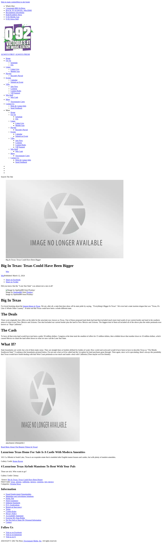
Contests (14, 89)
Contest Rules (16, 91)
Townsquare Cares (18, 102)
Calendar (14, 80)
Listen (8, 67)
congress (40, 482)
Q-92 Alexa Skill (12, 19)
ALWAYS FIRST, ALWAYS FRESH (15, 54)
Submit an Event (17, 82)
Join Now (14, 86)
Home (8, 58)
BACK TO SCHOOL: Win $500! (19, 10)
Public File (10, 498)
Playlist (8, 74)
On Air (8, 61)
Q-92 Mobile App (12, 17)
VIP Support (15, 93)
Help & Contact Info (18, 106)
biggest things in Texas (31, 306)
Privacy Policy (11, 514)
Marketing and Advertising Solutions (20, 496)
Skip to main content (9, 2)
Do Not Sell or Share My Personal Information (23, 520)
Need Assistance (12, 501)
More (8, 99)
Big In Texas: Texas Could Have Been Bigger (25, 480)
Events (8, 78)
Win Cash (14, 97)
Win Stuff (9, 95)
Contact (9, 522)
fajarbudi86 (17, 292)
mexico (33, 482)
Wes (2, 276)
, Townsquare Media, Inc (32, 541)
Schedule (14, 63)
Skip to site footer (23, 2)
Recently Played (17, 76)
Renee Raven (18, 461)
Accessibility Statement (14, 516)
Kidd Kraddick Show (14, 15)
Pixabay (30, 292)
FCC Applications (12, 505)
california (25, 482)
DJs (12, 65)
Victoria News (15, 484)
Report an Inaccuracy (14, 507)
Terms (8, 509)
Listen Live (15, 69)
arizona (18, 482)
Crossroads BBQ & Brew (15, 8)
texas (13, 482)
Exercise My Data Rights (15, 518)
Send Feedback (16, 108)
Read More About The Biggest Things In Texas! (19, 447)
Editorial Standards (13, 503)
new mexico (49, 482)
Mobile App (15, 71)
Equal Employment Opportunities (18, 494)
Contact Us (10, 104)
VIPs (8, 84)
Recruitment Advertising (15, 13)
